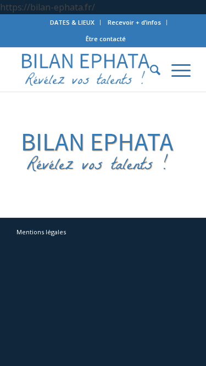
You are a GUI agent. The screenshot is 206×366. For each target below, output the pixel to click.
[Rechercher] (149, 70)
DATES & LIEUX (72, 22)
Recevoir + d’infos (134, 22)
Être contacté (106, 39)
